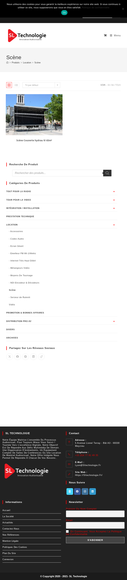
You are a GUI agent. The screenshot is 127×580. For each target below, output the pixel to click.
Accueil (6, 510)
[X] (69, 491)
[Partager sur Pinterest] (25, 356)
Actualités (7, 522)
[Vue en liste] (16, 85)
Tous (118, 85)
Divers (10, 329)
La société (8, 516)
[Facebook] (77, 491)
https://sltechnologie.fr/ (89, 475)
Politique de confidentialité (95, 7)
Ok (64, 12)
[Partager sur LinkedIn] (33, 356)
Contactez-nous (10, 528)
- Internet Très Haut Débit (22, 261)
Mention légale (10, 541)
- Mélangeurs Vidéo (19, 268)
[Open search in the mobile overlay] (61, 173)
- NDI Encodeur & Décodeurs (24, 283)
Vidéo (12, 305)
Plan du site (9, 553)
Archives (12, 338)
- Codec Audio (16, 239)
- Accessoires (16, 231)
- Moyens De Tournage (21, 275)
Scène (37, 62)
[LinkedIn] (92, 491)
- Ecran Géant (16, 246)
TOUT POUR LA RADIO (18, 191)
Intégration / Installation (23, 208)
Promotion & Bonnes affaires (25, 313)
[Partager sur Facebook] (17, 356)
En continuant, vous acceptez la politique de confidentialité (94, 532)
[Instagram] (85, 491)
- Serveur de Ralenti (19, 297)
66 (112, 85)
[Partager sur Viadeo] (41, 356)
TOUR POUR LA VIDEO (18, 200)
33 (108, 85)
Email (69, 520)
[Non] (123, 8)
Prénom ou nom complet (81, 508)
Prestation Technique (20, 216)
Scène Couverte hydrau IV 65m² (34, 140)
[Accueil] (7, 62)
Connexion (7, 559)
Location (12, 225)
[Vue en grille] (9, 85)
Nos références (10, 535)
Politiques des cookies (14, 547)
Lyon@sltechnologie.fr (88, 465)
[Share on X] (9, 356)
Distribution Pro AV (18, 321)
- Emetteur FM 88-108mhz (22, 253)
